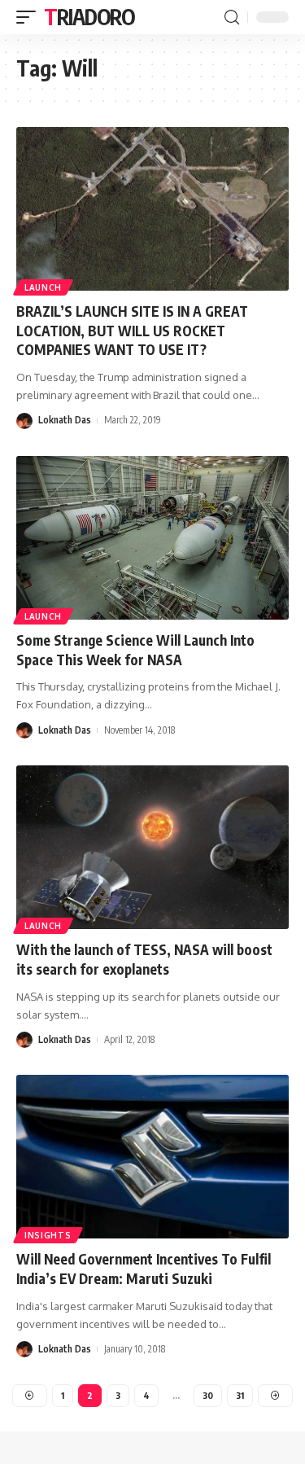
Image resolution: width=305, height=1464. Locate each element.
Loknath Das (64, 420)
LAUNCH (43, 287)
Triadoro (89, 16)
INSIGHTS (48, 1235)
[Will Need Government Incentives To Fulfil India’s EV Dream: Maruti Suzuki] (152, 1156)
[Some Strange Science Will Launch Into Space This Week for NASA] (152, 538)
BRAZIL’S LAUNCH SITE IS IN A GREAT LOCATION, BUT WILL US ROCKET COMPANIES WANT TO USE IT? (132, 330)
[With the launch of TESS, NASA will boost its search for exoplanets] (152, 847)
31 (240, 1395)
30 (208, 1395)
